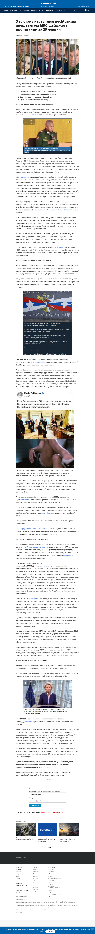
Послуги (6, 6)
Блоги (18, 878)
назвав (29, 722)
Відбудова (35, 871)
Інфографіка (19, 881)
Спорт (41, 10)
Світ (20, 10)
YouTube (60, 812)
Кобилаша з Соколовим (46, 210)
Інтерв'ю (18, 871)
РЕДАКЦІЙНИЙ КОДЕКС (55, 894)
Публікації (19, 869)
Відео (17, 876)
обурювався (25, 500)
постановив (33, 599)
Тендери (51, 880)
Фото (17, 874)
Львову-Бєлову (63, 210)
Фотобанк (13, 6)
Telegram (43, 812)
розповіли (46, 513)
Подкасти (19, 867)
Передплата (52, 874)
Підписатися (35, 805)
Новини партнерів (21, 885)
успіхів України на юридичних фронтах (33, 547)
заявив (31, 115)
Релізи (18, 892)
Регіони (26, 10)
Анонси (27, 6)
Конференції (20, 888)
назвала (67, 555)
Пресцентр (20, 6)
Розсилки (51, 897)
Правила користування (55, 878)
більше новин (47, 847)
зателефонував (37, 362)
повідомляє (24, 177)
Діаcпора (35, 889)
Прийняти (50, 931)
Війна (6, 10)
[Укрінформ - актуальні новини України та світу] (47, 3)
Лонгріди (19, 883)
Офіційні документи (22, 890)
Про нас (51, 869)
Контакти (51, 871)
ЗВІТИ (50, 892)
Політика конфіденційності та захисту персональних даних (55, 888)
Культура (34, 10)
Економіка (13, 10)
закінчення (58, 247)
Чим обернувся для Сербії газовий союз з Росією (35, 529)
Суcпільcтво (36, 885)
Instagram (51, 812)
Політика (35, 874)
